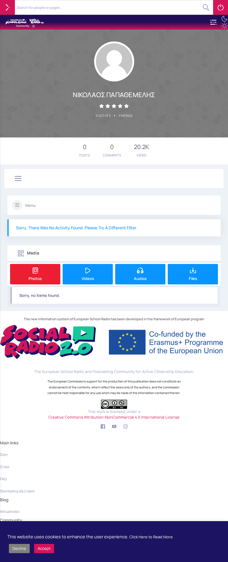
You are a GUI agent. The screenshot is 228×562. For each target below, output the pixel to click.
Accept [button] (44, 548)
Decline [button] (19, 548)
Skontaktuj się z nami (17, 491)
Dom (3, 454)
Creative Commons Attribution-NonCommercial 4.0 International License (114, 417)
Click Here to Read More (151, 536)
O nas (4, 466)
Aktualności (10, 511)
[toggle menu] (18, 179)
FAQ (3, 478)
